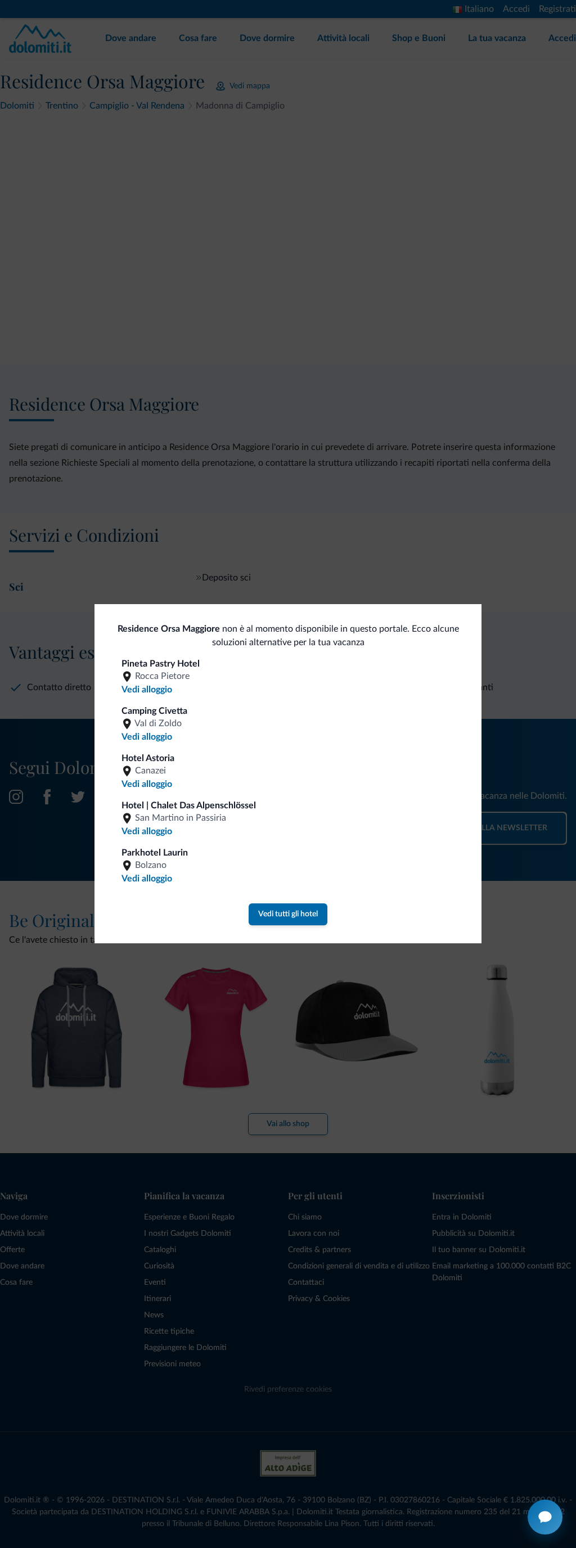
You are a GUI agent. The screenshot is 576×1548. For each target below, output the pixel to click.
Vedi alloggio (147, 689)
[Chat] (545, 1517)
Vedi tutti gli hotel (288, 914)
